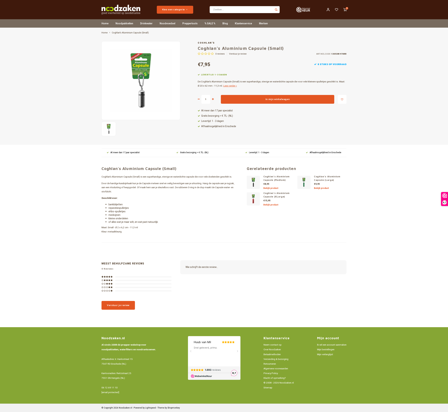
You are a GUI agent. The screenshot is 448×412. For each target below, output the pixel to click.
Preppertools (190, 23)
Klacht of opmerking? (275, 378)
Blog (225, 23)
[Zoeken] (276, 9)
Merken (263, 23)
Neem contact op (273, 345)
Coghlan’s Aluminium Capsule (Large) (327, 178)
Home (105, 23)
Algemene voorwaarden (276, 368)
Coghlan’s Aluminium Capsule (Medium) (276, 178)
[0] (344, 9)
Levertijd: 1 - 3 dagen (212, 121)
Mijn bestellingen (325, 349)
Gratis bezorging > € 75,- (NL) (217, 116)
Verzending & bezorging (276, 359)
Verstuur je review (238, 53)
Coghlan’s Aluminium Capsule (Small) (130, 32)
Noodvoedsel (167, 23)
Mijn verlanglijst (325, 354)
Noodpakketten (124, 23)
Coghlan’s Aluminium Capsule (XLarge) (276, 195)
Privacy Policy (271, 373)
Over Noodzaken (272, 349)
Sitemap (268, 387)
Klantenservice (243, 23)
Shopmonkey (173, 407)
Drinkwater (146, 23)
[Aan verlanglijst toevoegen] (342, 99)
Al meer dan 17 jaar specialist (217, 110)
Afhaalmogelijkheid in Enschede (218, 126)
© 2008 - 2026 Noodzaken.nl (279, 383)
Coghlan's (206, 42)
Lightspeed (150, 407)
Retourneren (270, 364)
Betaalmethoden (272, 354)
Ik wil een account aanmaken (331, 345)
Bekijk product (270, 188)
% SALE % (210, 23)
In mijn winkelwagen (277, 99)
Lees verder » (230, 86)
